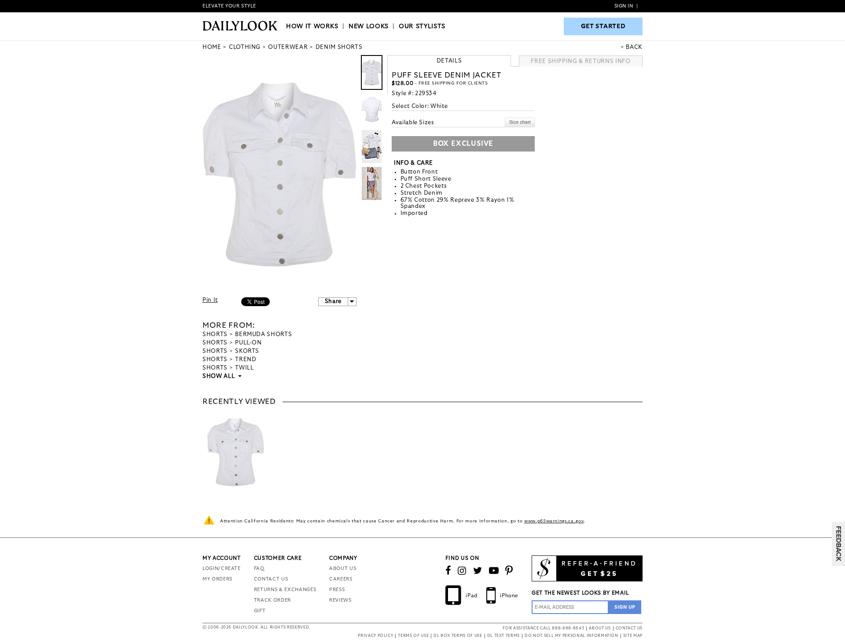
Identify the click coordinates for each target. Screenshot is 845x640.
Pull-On (248, 343)
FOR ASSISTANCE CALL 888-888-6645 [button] (543, 628)
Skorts (247, 351)
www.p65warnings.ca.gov (554, 521)
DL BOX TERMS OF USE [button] (458, 636)
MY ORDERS (217, 579)
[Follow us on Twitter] (477, 571)
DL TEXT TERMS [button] (503, 636)
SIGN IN (623, 6)
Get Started (603, 26)
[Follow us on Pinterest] (509, 571)
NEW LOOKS (369, 26)
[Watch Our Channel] (494, 571)
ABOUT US (342, 568)
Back (634, 47)
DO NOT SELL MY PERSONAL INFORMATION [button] (571, 636)
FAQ (259, 568)
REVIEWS (340, 600)
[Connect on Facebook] (448, 571)
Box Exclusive (463, 143)
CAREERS (341, 579)
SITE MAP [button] (633, 636)
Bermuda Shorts (263, 334)
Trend (245, 360)
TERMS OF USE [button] (413, 636)
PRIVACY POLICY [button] (375, 636)
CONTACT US (271, 579)
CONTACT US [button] (629, 628)
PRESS (337, 589)
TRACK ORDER (272, 600)
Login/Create (221, 568)
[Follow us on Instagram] (462, 571)
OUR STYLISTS (422, 26)
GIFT (260, 610)
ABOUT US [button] (599, 628)
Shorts (215, 334)
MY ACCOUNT (221, 558)
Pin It (210, 300)
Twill (244, 368)
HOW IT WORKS (312, 26)
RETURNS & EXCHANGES (285, 589)
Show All (219, 376)
